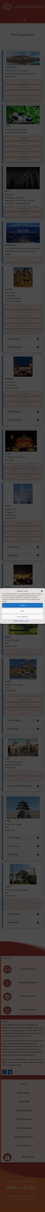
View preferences (22, 617)
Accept (22, 605)
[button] (42, 591)
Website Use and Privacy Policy (21, 621)
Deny (22, 611)
